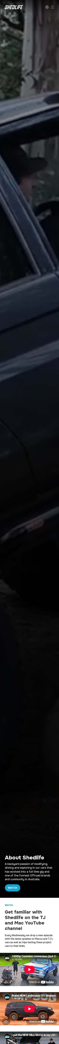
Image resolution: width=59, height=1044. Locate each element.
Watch (12, 887)
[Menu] (52, 7)
